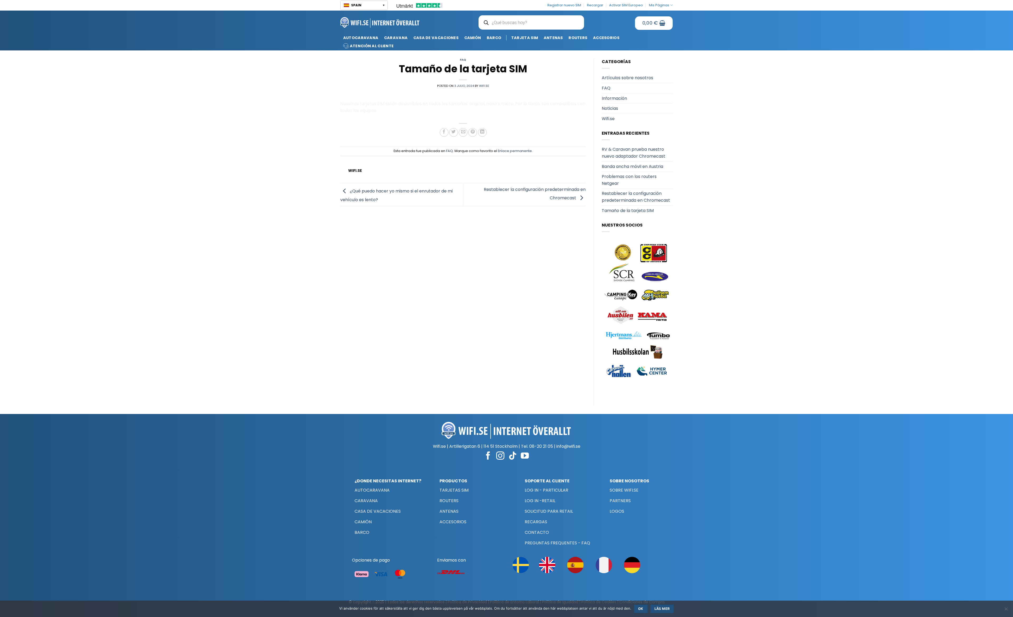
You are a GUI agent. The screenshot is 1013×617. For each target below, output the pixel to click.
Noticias (610, 108)
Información (614, 98)
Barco (494, 38)
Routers (577, 38)
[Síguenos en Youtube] (525, 456)
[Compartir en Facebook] (444, 132)
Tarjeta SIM (524, 38)
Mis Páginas (659, 5)
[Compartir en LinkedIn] (482, 132)
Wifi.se (608, 119)
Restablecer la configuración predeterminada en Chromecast (636, 196)
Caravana (396, 38)
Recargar (595, 5)
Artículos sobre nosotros (627, 78)
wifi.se (484, 86)
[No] (1006, 610)
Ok (640, 609)
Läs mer (662, 609)
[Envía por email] (463, 132)
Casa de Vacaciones (435, 38)
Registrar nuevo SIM (564, 5)
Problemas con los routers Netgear (629, 179)
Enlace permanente (515, 151)
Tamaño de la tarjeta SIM (628, 211)
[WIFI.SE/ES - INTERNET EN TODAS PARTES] (380, 22)
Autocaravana (360, 38)
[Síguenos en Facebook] (488, 456)
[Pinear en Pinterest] (472, 132)
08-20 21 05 (541, 446)
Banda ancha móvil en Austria (632, 166)
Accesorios (606, 38)
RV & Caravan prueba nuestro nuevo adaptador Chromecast (633, 152)
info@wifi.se (568, 446)
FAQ (463, 60)
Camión (472, 38)
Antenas (553, 38)
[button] (364, 5)
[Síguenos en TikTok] (513, 456)
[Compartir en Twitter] (453, 132)
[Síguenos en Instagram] (500, 456)
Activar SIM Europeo (626, 5)
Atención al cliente (372, 46)
